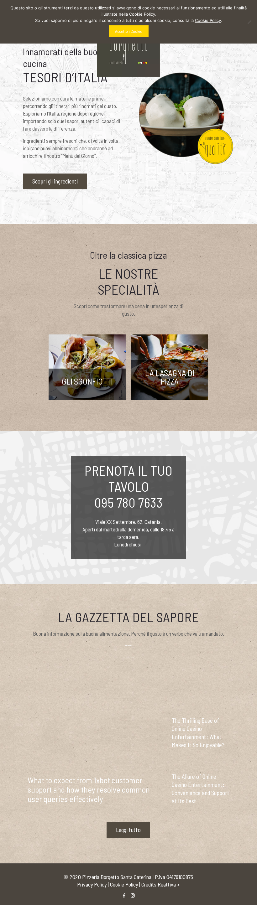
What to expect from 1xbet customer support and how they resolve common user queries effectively (89, 789)
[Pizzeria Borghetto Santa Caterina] (128, 45)
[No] (249, 22)
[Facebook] (124, 895)
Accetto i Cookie (128, 31)
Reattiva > (169, 884)
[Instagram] (132, 895)
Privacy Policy (92, 884)
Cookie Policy (124, 884)
